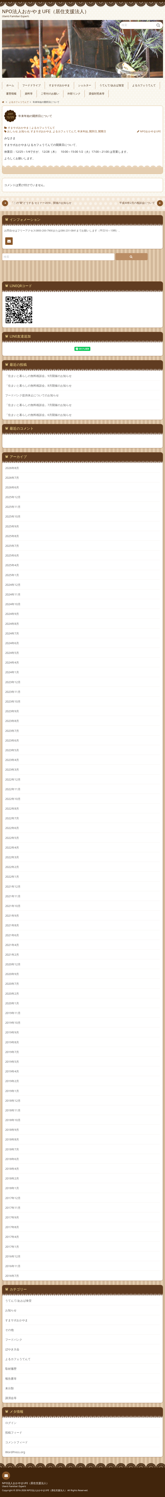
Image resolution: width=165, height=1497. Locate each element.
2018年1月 (12, 1188)
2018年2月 (12, 1178)
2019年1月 (12, 1091)
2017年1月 (12, 1247)
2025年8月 (12, 536)
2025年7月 (12, 546)
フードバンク (13, 1339)
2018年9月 (12, 1130)
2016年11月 (13, 1266)
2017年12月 (13, 1198)
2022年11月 (13, 789)
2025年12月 (13, 497)
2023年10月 (13, 701)
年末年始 (82, 131)
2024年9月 (12, 614)
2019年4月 (12, 1071)
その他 (9, 1330)
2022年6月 (12, 828)
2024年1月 (12, 672)
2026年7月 (12, 478)
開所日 (93, 131)
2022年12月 (13, 779)
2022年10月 (13, 799)
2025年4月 (12, 565)
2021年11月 (13, 896)
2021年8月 (12, 925)
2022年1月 (12, 876)
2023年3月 (12, 769)
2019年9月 (12, 1032)
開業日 (102, 131)
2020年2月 (12, 993)
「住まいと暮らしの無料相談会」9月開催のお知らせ (38, 376)
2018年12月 (13, 1100)
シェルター (84, 85)
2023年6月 (12, 740)
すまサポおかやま (59, 85)
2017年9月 (12, 1217)
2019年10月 (13, 1023)
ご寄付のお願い (50, 93)
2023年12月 (13, 682)
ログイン (10, 1423)
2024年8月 (12, 624)
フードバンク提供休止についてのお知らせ (32, 395)
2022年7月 (12, 818)
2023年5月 (12, 750)
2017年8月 (12, 1227)
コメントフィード (16, 1442)
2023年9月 (12, 711)
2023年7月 (12, 731)
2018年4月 (12, 1169)
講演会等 (10, 1398)
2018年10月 (13, 1120)
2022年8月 (12, 808)
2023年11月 (13, 692)
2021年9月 (12, 915)
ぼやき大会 (12, 1349)
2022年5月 (12, 838)
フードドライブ (31, 85)
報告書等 (10, 1378)
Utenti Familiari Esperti (14, 1486)
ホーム (10, 85)
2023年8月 (12, 721)
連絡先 (9, 241)
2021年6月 (12, 935)
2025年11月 (13, 507)
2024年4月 (12, 662)
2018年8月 (12, 1139)
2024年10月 (13, 604)
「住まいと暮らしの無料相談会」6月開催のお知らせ (38, 415)
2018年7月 (12, 1149)
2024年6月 (12, 643)
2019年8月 (12, 1042)
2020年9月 (12, 974)
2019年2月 (12, 1081)
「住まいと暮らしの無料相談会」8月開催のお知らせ (38, 385)
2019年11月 (13, 1013)
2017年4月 (12, 1237)
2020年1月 (12, 1003)
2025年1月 (12, 575)
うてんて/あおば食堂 (111, 85)
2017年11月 (13, 1208)
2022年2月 (12, 867)
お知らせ (24, 131)
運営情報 (11, 93)
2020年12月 (13, 964)
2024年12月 (13, 585)
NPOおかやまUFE (150, 131)
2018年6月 (12, 1159)
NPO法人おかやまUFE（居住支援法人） (25, 1483)
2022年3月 (12, 857)
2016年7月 (12, 1276)
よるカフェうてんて (144, 85)
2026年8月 (12, 468)
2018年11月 (13, 1110)
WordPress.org (15, 1452)
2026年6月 (12, 487)
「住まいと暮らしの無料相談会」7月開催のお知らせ (38, 405)
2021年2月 (12, 954)
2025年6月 (12, 555)
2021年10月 (13, 906)
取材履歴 (10, 1369)
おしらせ (12, 131)
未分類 (9, 1388)
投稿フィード (13, 1432)
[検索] (132, 256)
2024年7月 (12, 633)
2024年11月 (13, 594)
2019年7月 (12, 1052)
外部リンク (73, 93)
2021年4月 (12, 945)
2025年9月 (12, 526)
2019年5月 (12, 1062)
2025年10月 (13, 516)
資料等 (29, 93)
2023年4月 (12, 760)
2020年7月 (12, 984)
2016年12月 (13, 1256)
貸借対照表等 (96, 93)
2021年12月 (13, 886)
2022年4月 (12, 847)
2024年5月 (12, 653)
